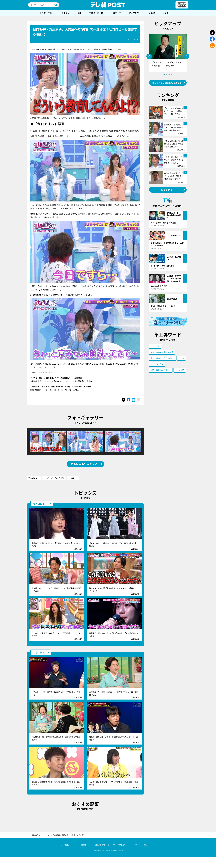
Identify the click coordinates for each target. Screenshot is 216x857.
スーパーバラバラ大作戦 (54, 477)
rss (212, 45)
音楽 (79, 12)
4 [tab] (171, 74)
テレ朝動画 (179, 370)
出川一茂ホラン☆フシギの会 (162, 358)
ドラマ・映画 (46, 12)
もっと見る (167, 189)
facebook (212, 39)
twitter (212, 32)
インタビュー (169, 12)
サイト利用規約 (119, 844)
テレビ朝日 (65, 844)
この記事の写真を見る (84, 464)
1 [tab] (164, 74)
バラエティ (64, 12)
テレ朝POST (108, 5)
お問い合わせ (99, 844)
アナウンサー (135, 12)
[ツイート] (123, 400)
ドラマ (181, 358)
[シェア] (128, 400)
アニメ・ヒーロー (97, 12)
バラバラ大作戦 (157, 364)
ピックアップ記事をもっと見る (167, 82)
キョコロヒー (114, 49)
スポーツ (117, 12)
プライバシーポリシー (142, 844)
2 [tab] (166, 74)
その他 (152, 12)
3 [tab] (169, 74)
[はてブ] (133, 400)
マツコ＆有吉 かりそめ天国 (161, 352)
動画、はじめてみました (160, 370)
